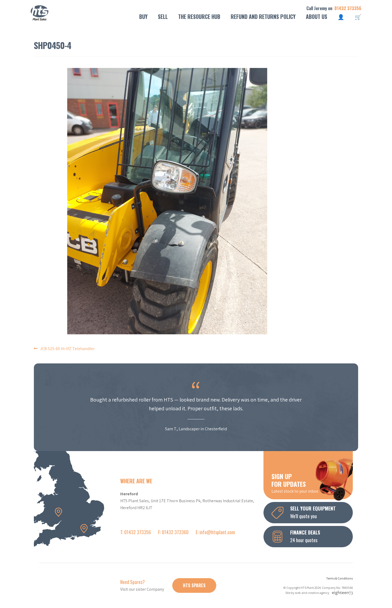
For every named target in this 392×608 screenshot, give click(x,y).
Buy (143, 17)
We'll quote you (313, 512)
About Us (316, 17)
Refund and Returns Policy (263, 17)
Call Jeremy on (333, 8)
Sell (163, 17)
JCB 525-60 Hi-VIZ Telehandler (67, 348)
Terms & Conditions (339, 578)
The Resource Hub (199, 17)
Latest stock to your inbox (294, 482)
